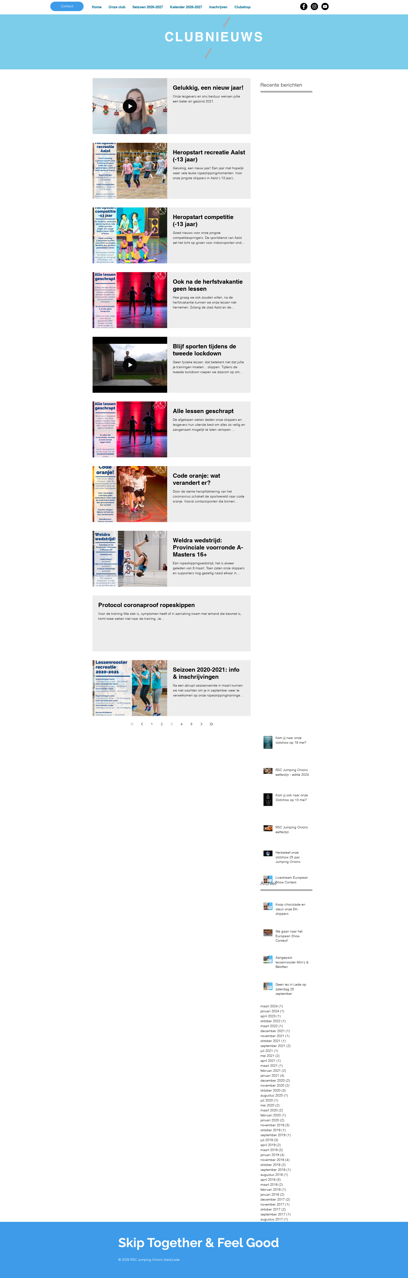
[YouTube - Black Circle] (325, 6)
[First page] (132, 724)
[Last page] (211, 724)
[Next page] (201, 724)
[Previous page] (142, 724)
